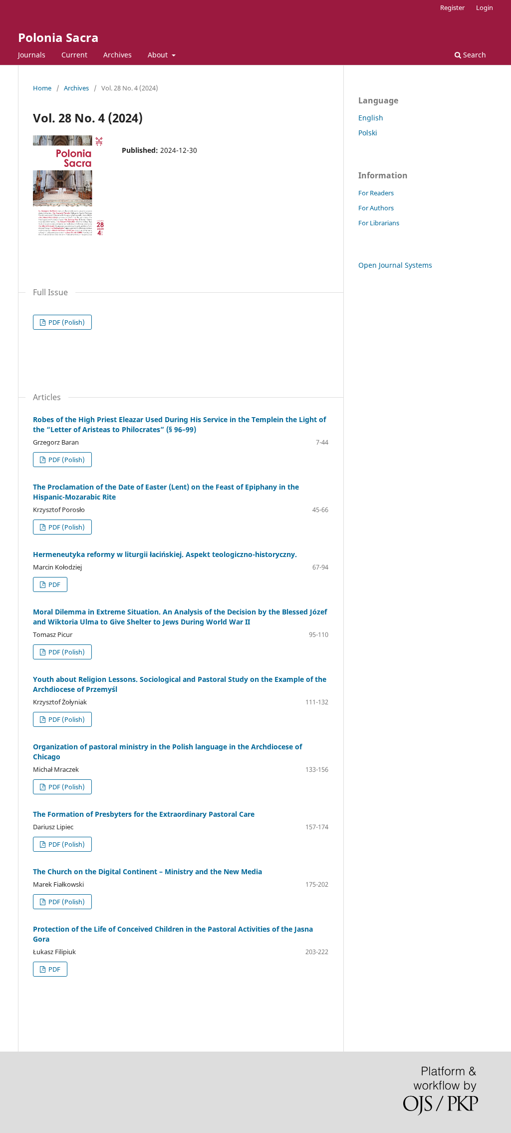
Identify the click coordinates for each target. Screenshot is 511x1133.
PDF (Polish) (66, 322)
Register (452, 7)
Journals (31, 54)
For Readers (376, 192)
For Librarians (378, 222)
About (159, 54)
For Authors (376, 207)
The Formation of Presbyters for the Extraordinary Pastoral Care (144, 814)
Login (484, 7)
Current (74, 54)
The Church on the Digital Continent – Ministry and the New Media (147, 871)
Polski (367, 132)
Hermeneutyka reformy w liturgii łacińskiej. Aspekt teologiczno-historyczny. (165, 554)
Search (473, 54)
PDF (53, 584)
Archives (117, 54)
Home (42, 87)
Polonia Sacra (58, 37)
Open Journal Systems (395, 265)
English (370, 117)
